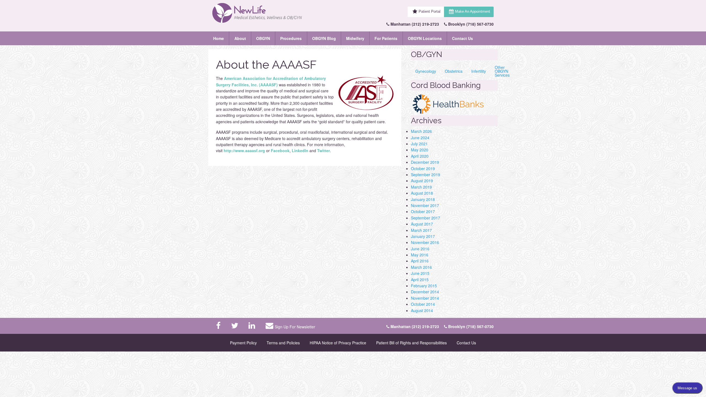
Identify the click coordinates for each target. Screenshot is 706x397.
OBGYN (263, 38)
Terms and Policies (283, 342)
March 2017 (421, 230)
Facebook (280, 150)
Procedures (291, 38)
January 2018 (423, 199)
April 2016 (420, 261)
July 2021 (419, 143)
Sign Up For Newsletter (295, 326)
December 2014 (425, 291)
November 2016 (425, 242)
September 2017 (425, 218)
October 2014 (423, 304)
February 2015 (424, 285)
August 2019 (422, 180)
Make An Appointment (472, 12)
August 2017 (422, 224)
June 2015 (420, 273)
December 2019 (425, 162)
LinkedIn (300, 150)
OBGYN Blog (324, 38)
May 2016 (419, 254)
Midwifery (355, 38)
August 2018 (422, 193)
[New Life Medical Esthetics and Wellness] (268, 13)
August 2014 (422, 310)
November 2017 (425, 205)
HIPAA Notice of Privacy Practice (338, 342)
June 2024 (420, 137)
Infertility (478, 71)
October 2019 (423, 168)
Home (218, 38)
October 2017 (423, 211)
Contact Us (462, 38)
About (240, 38)
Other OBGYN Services (502, 71)
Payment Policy (243, 342)
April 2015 (420, 279)
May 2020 (419, 149)
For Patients (386, 38)
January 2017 (423, 236)
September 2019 (425, 174)
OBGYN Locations (425, 38)
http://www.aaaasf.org (244, 150)
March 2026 (421, 131)
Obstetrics (453, 71)
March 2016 (421, 267)
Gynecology (425, 71)
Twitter (323, 150)
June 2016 (420, 248)
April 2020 (420, 156)
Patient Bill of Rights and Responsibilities (411, 342)
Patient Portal (429, 12)
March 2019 (421, 187)
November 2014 (425, 298)
